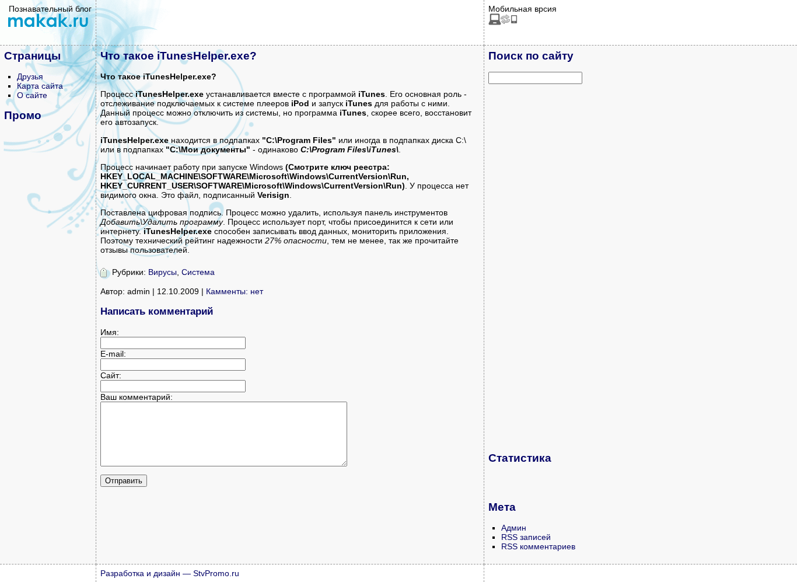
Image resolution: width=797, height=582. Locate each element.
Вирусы (162, 272)
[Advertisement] (535, 267)
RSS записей (526, 537)
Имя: (109, 332)
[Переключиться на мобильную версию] (503, 22)
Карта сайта (40, 85)
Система (198, 272)
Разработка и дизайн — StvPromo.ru (169, 573)
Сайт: (110, 375)
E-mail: (113, 353)
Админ (513, 527)
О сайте (32, 95)
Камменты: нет (234, 291)
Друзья (30, 76)
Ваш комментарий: (136, 397)
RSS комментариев (538, 546)
